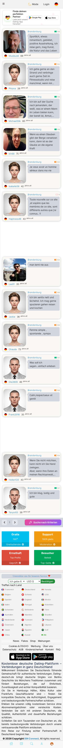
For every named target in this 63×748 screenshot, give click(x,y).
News (16, 640)
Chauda (13, 349)
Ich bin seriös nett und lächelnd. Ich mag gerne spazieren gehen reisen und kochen (43, 302)
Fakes (24, 640)
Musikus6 (14, 55)
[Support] (51, 744)
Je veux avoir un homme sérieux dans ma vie (43, 168)
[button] (3, 3)
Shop (33, 640)
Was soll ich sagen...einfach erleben (42, 364)
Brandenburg (34, 31)
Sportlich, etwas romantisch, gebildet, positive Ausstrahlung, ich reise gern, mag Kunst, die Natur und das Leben (44, 43)
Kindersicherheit (34, 649)
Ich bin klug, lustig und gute (42, 494)
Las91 (12, 284)
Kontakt (49, 649)
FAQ (58, 649)
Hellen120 (14, 479)
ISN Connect (31, 738)
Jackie (12, 316)
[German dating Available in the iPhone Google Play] (43, 654)
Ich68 (11, 153)
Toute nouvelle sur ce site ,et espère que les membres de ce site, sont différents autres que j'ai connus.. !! (43, 206)
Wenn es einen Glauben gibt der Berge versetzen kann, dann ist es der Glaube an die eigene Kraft (43, 141)
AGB (21, 649)
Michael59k (15, 121)
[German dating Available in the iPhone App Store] (20, 654)
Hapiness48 (15, 219)
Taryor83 (13, 512)
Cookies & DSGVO (19, 646)
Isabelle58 (14, 186)
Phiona (12, 88)
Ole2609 (13, 382)
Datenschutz (9, 649)
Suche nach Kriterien (45, 522)
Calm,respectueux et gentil (41, 397)
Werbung (36, 646)
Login (46, 4)
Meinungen (44, 640)
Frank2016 (14, 414)
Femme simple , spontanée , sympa (40, 331)
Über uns (48, 646)
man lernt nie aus (39, 264)
